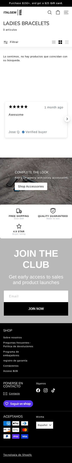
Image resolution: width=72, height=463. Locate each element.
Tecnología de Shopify (17, 454)
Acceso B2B (10, 371)
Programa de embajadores (11, 353)
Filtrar (14, 41)
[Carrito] (57, 12)
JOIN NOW (36, 308)
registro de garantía (15, 360)
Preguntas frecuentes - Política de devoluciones (18, 344)
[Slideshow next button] (67, 119)
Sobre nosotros (12, 337)
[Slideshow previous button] (5, 119)
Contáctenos (11, 365)
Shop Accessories (31, 186)
